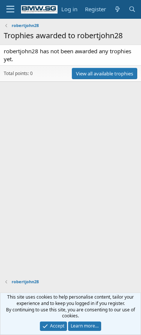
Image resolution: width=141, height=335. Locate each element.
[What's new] (117, 9)
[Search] (132, 9)
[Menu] (10, 9)
